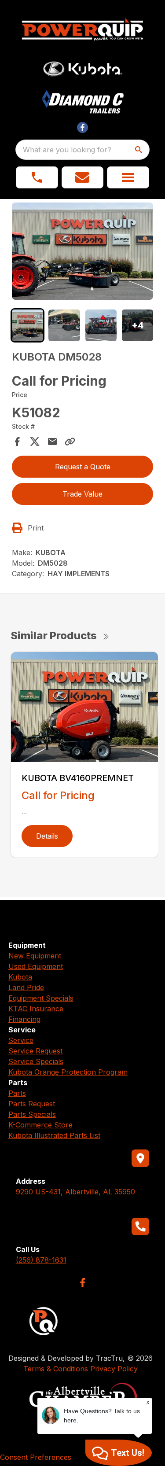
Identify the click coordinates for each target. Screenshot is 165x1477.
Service (20, 1040)
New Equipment (34, 955)
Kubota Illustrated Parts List (54, 1135)
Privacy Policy (114, 1368)
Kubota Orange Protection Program (68, 1072)
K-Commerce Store (40, 1124)
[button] (37, 177)
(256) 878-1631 (41, 1260)
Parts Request (31, 1103)
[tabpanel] (83, 252)
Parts (17, 1093)
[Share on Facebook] (17, 441)
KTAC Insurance (35, 1008)
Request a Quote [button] (82, 466)
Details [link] (47, 836)
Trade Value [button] (82, 494)
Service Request (35, 1050)
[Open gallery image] (83, 251)
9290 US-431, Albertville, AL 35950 (75, 1191)
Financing (24, 1019)
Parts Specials (32, 1114)
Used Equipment (35, 966)
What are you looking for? (67, 149)
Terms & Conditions (55, 1368)
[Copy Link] (70, 441)
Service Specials (35, 1061)
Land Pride (26, 987)
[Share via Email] (52, 441)
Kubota (20, 976)
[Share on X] (34, 441)
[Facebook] (82, 1282)
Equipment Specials (40, 998)
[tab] (27, 325)
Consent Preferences (35, 1457)
